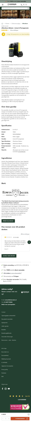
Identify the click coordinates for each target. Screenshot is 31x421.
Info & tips (4, 348)
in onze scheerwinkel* (13, 273)
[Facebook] (2, 389)
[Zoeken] (28, 8)
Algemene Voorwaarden (7, 366)
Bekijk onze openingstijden (8, 304)
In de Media (4, 362)
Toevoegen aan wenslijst (28, 415)
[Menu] (3, 5)
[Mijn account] (24, 5)
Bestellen (4, 329)
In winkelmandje (20, 418)
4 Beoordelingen (14, 30)
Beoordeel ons (5, 352)
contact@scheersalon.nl (11, 300)
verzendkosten (21, 151)
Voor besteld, (14, 270)
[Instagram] (6, 389)
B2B (2, 376)
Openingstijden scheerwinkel (8, 315)
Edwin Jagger (5, 26)
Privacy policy (5, 369)
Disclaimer (4, 373)
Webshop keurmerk (6, 359)
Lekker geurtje (5, 326)
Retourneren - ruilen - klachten (9, 340)
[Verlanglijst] (26, 5)
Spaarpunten (5, 322)
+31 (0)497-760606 (7, 302)
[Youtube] (9, 389)
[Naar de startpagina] (12, 4)
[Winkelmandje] (28, 5)
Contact (3, 312)
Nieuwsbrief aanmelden (7, 319)
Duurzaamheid (5, 355)
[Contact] (21, 5)
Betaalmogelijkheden (7, 333)
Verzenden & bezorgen (7, 336)
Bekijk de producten (8, 220)
